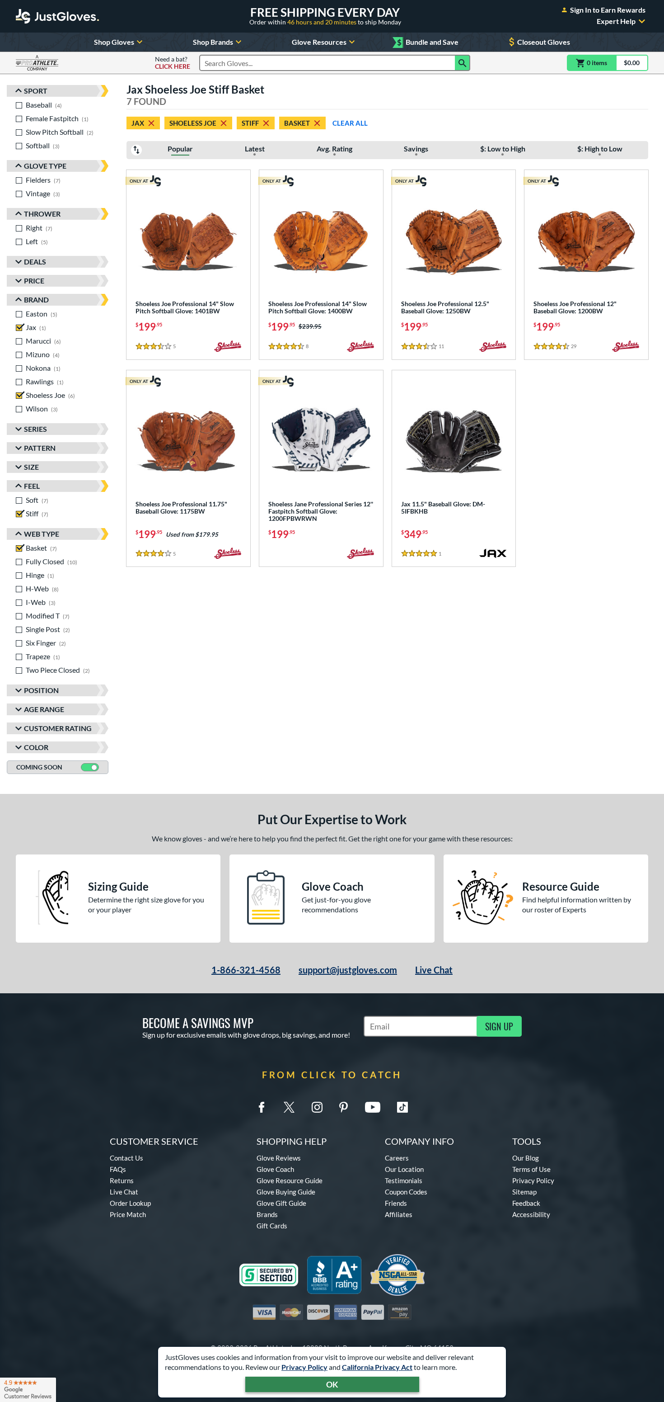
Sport (35, 90)
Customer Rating (58, 728)
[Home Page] (57, 16)
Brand (36, 299)
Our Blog (525, 1158)
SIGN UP (499, 1026)
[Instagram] (317, 1107)
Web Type (41, 533)
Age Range (44, 709)
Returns (122, 1180)
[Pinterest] (343, 1107)
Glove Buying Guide (286, 1192)
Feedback (526, 1203)
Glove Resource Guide (290, 1180)
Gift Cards (272, 1226)
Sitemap (524, 1192)
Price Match (128, 1214)
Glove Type (45, 165)
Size (31, 467)
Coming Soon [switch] (39, 767)
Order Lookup (130, 1203)
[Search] (462, 63)
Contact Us (126, 1158)
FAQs (118, 1169)
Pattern (40, 448)
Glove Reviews (279, 1158)
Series (35, 429)
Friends (396, 1203)
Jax (137, 123)
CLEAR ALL (350, 123)
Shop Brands (213, 42)
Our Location (404, 1169)
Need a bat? (172, 63)
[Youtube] (372, 1107)
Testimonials (403, 1180)
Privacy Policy (304, 1367)
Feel (32, 485)
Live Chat (434, 969)
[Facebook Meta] (261, 1107)
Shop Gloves (114, 42)
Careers (397, 1158)
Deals (35, 261)
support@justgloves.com (348, 969)
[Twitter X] (289, 1107)
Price (34, 280)
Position (41, 690)
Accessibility (531, 1214)
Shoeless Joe (192, 123)
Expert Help (616, 21)
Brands (267, 1214)
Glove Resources (319, 42)
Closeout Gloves (543, 42)
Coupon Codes (406, 1192)
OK (332, 1384)
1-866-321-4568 (246, 969)
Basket (297, 123)
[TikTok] (402, 1107)
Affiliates (398, 1214)
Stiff (250, 123)
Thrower (42, 213)
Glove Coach (275, 1169)
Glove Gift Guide (281, 1203)
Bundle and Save (427, 42)
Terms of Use (531, 1169)
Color (36, 747)
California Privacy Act (377, 1367)
